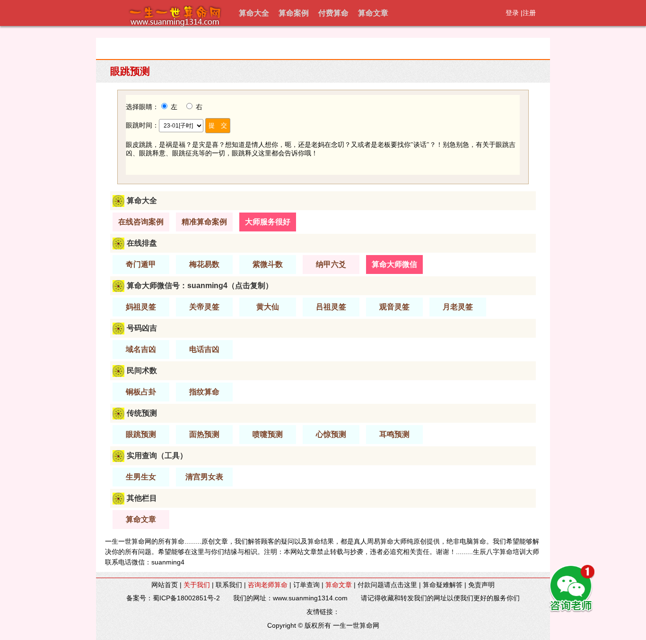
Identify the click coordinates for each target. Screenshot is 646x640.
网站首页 (164, 585)
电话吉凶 (204, 349)
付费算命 (333, 13)
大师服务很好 (267, 222)
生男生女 (141, 477)
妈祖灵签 (141, 307)
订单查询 (306, 585)
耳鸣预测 (394, 434)
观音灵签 (394, 307)
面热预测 (204, 434)
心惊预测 (331, 434)
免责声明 (481, 585)
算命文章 (373, 13)
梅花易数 (204, 264)
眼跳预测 (141, 434)
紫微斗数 (268, 264)
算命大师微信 (394, 264)
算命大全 (254, 13)
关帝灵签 (204, 307)
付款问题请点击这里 (387, 585)
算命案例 (294, 13)
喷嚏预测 (268, 434)
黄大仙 (267, 307)
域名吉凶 (141, 349)
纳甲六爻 (331, 264)
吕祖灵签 (331, 307)
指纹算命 (204, 392)
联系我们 (229, 585)
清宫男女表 (204, 477)
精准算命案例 (204, 222)
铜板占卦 (141, 392)
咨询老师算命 (268, 585)
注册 (529, 13)
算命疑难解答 (443, 585)
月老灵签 (458, 307)
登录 (512, 13)
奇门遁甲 (141, 264)
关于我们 (196, 585)
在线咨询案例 (141, 222)
